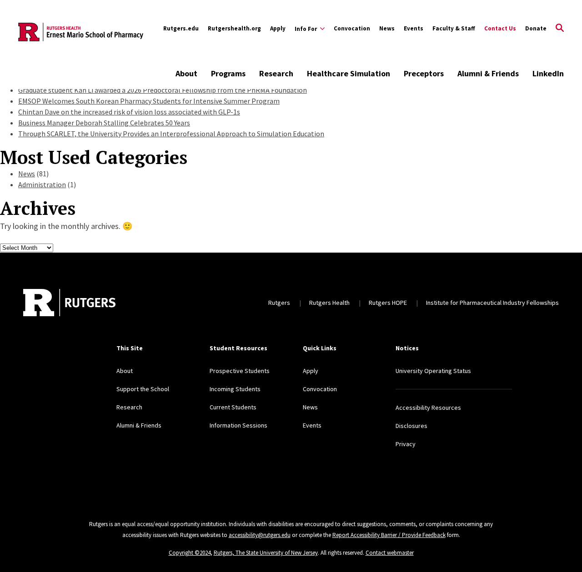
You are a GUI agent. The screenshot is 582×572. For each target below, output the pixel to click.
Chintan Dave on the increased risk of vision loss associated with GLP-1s (129, 111)
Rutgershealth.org (234, 28)
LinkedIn (548, 73)
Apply (278, 28)
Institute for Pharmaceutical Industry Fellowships (492, 302)
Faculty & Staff (453, 28)
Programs (228, 73)
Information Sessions (238, 425)
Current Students (233, 407)
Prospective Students (240, 371)
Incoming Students (235, 389)
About (186, 73)
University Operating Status (433, 371)
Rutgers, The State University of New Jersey (266, 553)
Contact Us (500, 28)
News (387, 28)
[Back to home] (69, 302)
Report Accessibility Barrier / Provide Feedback (389, 535)
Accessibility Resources (428, 407)
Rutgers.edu (181, 28)
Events (413, 28)
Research (276, 73)
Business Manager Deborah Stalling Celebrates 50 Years (104, 122)
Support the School (142, 389)
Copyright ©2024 (190, 553)
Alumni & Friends (488, 73)
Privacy (406, 444)
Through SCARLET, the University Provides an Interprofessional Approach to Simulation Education (171, 133)
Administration (42, 184)
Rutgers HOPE (388, 302)
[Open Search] (560, 28)
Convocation (352, 28)
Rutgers (279, 302)
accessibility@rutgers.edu (260, 535)
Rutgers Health (329, 302)
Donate (536, 28)
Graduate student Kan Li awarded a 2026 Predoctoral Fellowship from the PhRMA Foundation (162, 90)
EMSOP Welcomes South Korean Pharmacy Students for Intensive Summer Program (149, 100)
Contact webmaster (390, 553)
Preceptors (424, 73)
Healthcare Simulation (348, 73)
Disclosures (411, 426)
